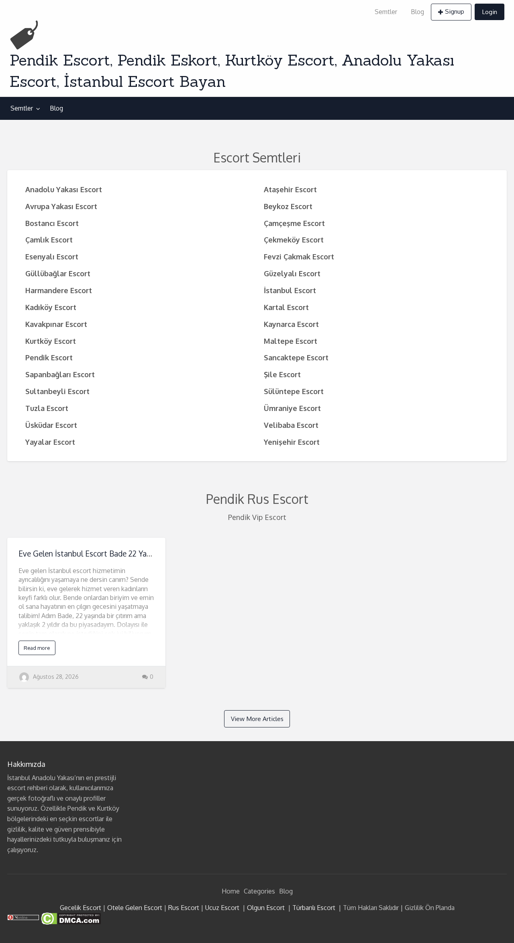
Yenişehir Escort (292, 441)
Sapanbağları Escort (60, 374)
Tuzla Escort (46, 408)
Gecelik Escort (80, 908)
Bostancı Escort (52, 223)
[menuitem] (386, 12)
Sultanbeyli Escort (57, 391)
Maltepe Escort (290, 340)
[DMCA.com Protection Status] (70, 918)
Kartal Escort (286, 307)
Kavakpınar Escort (56, 324)
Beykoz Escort (288, 206)
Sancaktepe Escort (296, 357)
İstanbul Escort (290, 290)
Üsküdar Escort (51, 424)
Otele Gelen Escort (134, 908)
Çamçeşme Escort (294, 223)
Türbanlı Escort (313, 908)
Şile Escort (282, 374)
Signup (454, 11)
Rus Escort (183, 908)
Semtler (386, 12)
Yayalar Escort (50, 441)
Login (489, 12)
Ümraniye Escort (292, 408)
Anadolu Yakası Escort (63, 189)
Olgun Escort (266, 908)
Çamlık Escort (49, 239)
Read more (37, 648)
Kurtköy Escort (50, 340)
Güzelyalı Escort (292, 273)
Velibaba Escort (291, 424)
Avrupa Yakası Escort (61, 206)
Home (231, 891)
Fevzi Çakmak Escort (299, 256)
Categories (259, 891)
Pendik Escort (49, 357)
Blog (417, 12)
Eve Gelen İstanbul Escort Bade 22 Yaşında (91, 554)
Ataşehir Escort (290, 189)
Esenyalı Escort (51, 256)
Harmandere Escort (58, 290)
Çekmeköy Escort (294, 239)
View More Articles (257, 719)
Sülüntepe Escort (294, 391)
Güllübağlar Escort (57, 273)
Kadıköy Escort (50, 307)
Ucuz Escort (222, 908)
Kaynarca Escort (291, 324)
